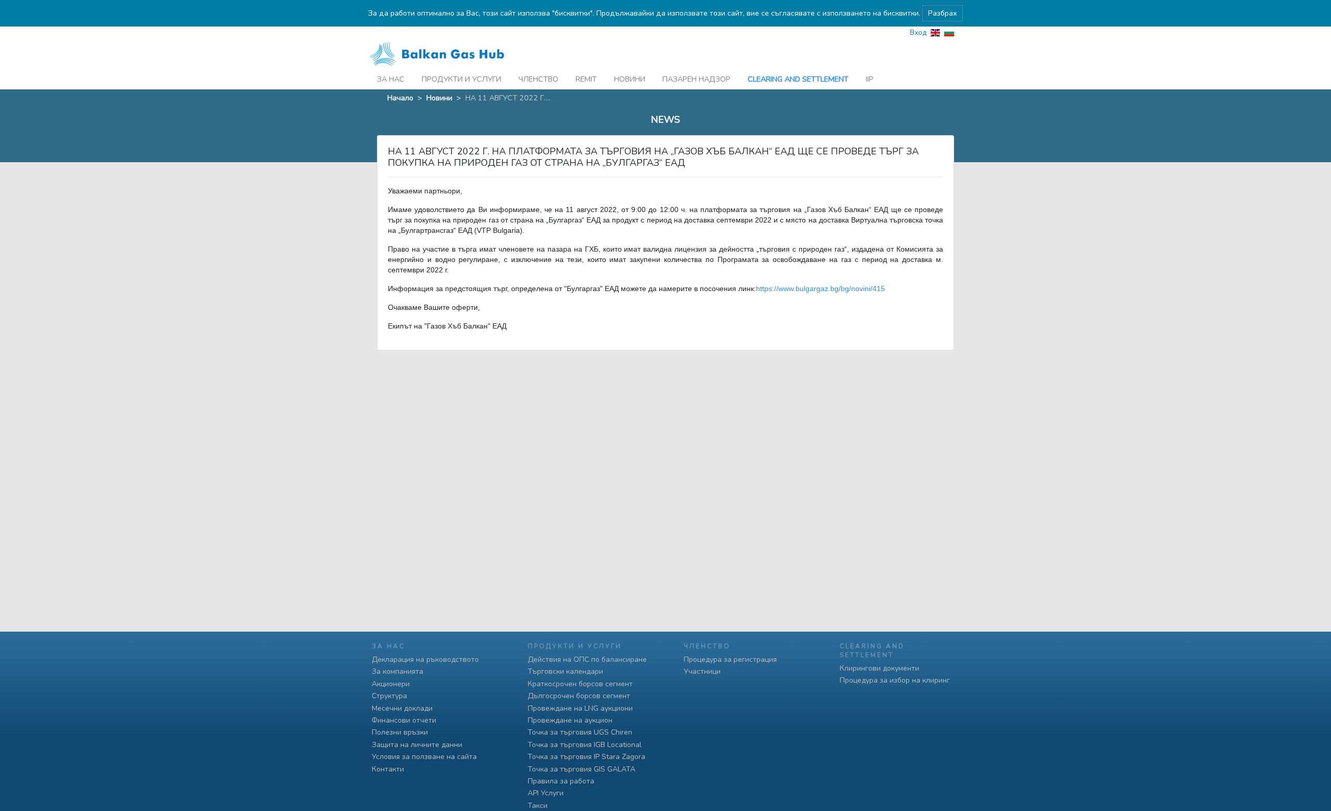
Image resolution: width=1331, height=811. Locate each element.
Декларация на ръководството (425, 659)
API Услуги (546, 793)
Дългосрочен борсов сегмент (579, 696)
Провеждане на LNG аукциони (580, 708)
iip (869, 79)
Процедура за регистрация (730, 659)
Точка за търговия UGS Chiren (580, 732)
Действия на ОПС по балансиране (587, 659)
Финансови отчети (404, 720)
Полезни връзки (400, 732)
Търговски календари (565, 671)
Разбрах (942, 13)
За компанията (397, 671)
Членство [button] (538, 79)
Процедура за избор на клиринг (895, 680)
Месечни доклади (402, 708)
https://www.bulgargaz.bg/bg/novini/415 (820, 288)
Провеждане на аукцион (570, 720)
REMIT (586, 79)
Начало (400, 98)
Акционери (391, 684)
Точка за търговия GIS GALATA (581, 769)
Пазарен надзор (696, 79)
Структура (389, 696)
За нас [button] (390, 79)
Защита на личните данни (417, 745)
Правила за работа (561, 781)
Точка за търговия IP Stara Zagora (586, 757)
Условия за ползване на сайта (424, 757)
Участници (702, 671)
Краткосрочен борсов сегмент (580, 684)
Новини (629, 79)
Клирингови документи (879, 668)
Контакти (388, 769)
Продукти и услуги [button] (461, 79)
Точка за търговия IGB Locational (585, 745)
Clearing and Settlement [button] (798, 79)
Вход (918, 32)
